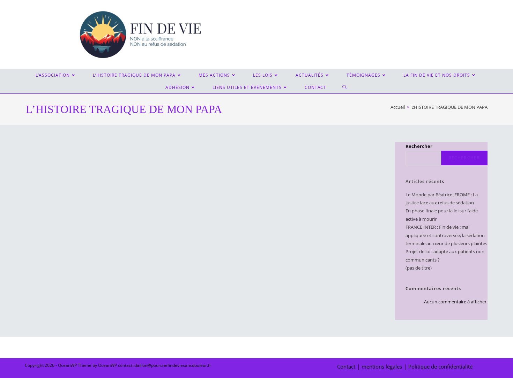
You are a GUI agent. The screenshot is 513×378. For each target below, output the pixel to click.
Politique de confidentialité (440, 366)
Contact (346, 366)
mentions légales (382, 366)
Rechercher (419, 146)
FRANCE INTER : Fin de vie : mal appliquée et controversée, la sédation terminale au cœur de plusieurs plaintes (446, 235)
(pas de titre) (419, 268)
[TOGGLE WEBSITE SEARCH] (345, 87)
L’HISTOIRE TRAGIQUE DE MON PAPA (449, 107)
